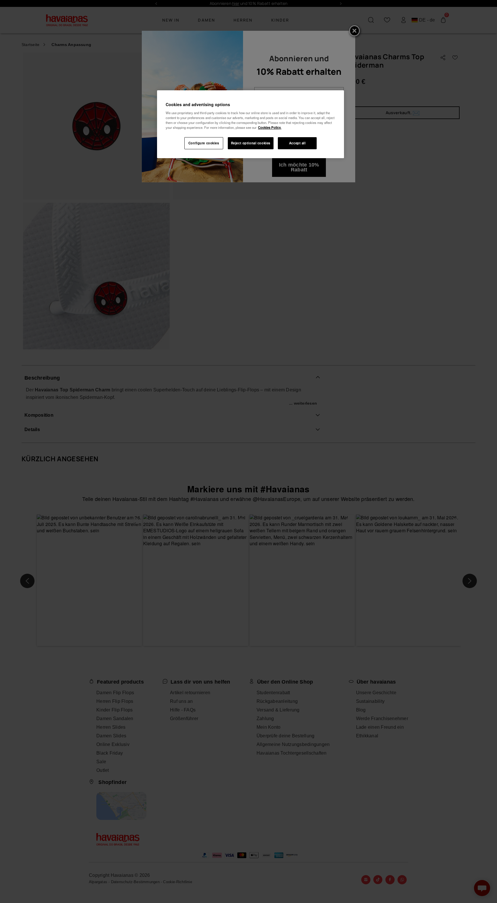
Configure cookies (203, 143)
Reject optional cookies (250, 143)
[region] (250, 124)
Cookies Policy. (269, 127)
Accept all (297, 143)
